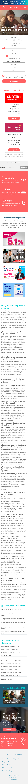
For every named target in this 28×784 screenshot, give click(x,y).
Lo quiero (14, 118)
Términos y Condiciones (17, 77)
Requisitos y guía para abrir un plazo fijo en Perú (14, 701)
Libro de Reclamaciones (9, 765)
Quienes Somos (6, 759)
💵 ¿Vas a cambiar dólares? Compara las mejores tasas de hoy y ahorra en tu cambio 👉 (14, 2)
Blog (14, 759)
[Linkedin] (11, 776)
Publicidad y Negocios (8, 771)
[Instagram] (16, 776)
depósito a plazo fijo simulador (11, 361)
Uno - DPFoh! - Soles (6, 655)
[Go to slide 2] (24, 731)
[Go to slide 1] (23, 731)
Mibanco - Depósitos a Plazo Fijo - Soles (11, 666)
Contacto (20, 759)
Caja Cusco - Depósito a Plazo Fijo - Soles (11, 652)
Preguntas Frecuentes (8, 762)
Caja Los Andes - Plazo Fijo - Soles (9, 649)
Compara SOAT (9, 729)
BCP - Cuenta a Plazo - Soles (8, 658)
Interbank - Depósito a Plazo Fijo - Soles (11, 672)
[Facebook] (9, 776)
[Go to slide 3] (26, 731)
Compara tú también (9, 744)
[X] (18, 776)
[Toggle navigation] (25, 7)
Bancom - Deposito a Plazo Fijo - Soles (10, 675)
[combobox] (14, 61)
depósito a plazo (13, 319)
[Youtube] (13, 776)
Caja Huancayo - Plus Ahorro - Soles (10, 646)
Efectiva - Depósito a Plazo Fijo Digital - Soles (12, 660)
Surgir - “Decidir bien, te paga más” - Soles (11, 663)
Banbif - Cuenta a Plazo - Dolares (9, 669)
